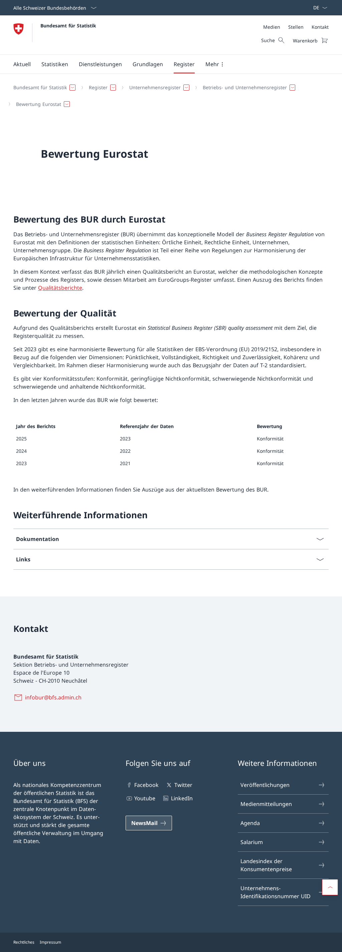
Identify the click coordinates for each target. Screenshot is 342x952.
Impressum (50, 942)
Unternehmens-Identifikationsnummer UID (275, 892)
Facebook (146, 785)
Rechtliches (23, 942)
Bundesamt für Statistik (68, 25)
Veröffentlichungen (265, 785)
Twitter (183, 785)
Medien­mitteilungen (266, 804)
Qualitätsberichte (60, 287)
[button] (22, 64)
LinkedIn (181, 798)
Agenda (250, 823)
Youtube (144, 798)
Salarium (251, 842)
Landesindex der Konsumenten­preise (266, 865)
